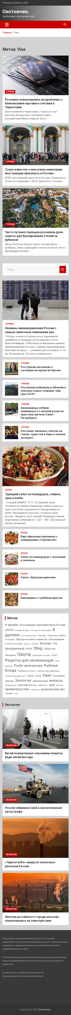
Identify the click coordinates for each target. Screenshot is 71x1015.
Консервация (56, 639)
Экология (23, 680)
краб (52, 685)
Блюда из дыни (22, 630)
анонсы (56, 680)
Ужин (47, 675)
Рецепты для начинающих (29, 660)
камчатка (42, 685)
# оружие (11, 624)
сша (16, 693)
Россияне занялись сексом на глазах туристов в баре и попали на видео (43, 434)
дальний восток (27, 685)
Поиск (62, 269)
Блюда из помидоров (41, 630)
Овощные (10, 655)
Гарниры (42, 635)
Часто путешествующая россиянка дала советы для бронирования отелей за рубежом (34, 236)
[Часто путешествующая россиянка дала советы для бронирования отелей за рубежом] (35, 208)
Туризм (10, 92)
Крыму (27, 644)
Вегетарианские (28, 635)
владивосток (11, 685)
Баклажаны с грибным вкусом (41, 597)
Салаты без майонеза (48, 671)
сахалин (9, 693)
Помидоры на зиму (41, 655)
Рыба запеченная (28, 666)
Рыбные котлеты (27, 671)
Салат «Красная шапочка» (38, 577)
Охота (24, 654)
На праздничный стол (31, 645)
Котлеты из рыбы (13, 643)
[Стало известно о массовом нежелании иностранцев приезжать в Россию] (35, 145)
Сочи (38, 675)
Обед (37, 648)
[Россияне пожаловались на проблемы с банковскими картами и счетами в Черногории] (35, 75)
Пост (54, 655)
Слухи (30, 675)
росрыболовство (53, 689)
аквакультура (40, 680)
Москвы (46, 643)
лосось (59, 685)
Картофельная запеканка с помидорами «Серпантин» (39, 538)
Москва (34, 644)
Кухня (8, 490)
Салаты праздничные (15, 676)
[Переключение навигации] (6, 24)
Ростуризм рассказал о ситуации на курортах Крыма (41, 368)
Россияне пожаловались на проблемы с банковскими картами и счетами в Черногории (34, 103)
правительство (17, 689)
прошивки (35, 690)
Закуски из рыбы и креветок (31, 639)
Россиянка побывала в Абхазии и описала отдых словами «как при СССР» (43, 391)
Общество (50, 648)
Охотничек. (15, 11)
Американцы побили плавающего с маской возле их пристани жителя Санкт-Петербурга (42, 413)
